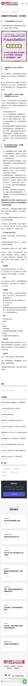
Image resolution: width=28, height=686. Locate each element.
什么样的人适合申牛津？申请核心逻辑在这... (13, 450)
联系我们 (13, 666)
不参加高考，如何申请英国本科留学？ (13, 609)
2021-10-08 (6, 12)
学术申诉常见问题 (8, 534)
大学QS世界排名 (6, 468)
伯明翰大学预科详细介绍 (11, 644)
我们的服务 (16, 468)
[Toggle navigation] (26, 3)
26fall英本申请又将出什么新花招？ (11, 408)
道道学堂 (16, 668)
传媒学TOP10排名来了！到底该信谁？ (12, 456)
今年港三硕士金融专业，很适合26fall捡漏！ (13, 426)
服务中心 (9, 668)
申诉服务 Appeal (14, 472)
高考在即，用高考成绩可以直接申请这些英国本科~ (13, 627)
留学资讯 (5, 472)
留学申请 (5, 475)
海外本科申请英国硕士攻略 (12, 521)
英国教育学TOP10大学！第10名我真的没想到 (14, 432)
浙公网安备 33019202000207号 (9, 681)
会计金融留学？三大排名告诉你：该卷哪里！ (14, 438)
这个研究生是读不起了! (7, 414)
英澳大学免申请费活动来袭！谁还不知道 (12, 444)
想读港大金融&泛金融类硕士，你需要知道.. (13, 402)
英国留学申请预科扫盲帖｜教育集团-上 (13, 572)
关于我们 (6, 666)
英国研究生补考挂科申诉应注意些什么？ (12, 420)
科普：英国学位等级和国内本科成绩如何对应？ (13, 590)
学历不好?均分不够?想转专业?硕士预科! (13, 554)
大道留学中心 (16, 12)
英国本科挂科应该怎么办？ (12, 537)
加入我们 (20, 666)
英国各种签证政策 (8, 641)
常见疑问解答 (7, 587)
